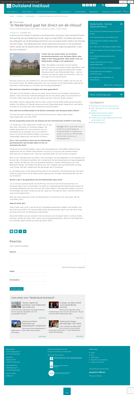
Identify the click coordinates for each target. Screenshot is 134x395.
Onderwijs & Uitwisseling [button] (46, 12)
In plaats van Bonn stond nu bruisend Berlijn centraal (70, 304)
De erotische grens (98, 122)
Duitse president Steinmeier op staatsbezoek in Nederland (34, 323)
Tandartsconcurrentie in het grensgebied (105, 68)
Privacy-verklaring (95, 376)
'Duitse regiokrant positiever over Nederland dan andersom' (33, 304)
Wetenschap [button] (27, 12)
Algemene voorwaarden (99, 360)
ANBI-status (95, 357)
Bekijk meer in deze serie (113, 85)
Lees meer (42, 317)
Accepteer (123, 2)
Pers (92, 355)
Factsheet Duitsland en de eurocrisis (105, 106)
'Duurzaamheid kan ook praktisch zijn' (104, 37)
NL (126, 12)
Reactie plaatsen (16, 289)
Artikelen (20, 16)
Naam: (12, 271)
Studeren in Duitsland (110, 12)
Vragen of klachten (97, 362)
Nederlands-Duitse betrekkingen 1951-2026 (70, 322)
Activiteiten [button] (65, 12)
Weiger (130, 2)
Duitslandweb (80, 12)
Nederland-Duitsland (42, 297)
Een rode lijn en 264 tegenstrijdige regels (105, 47)
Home (12, 16)
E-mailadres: (15, 280)
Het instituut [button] (12, 12)
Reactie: (13, 252)
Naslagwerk (93, 12)
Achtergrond (30, 16)
